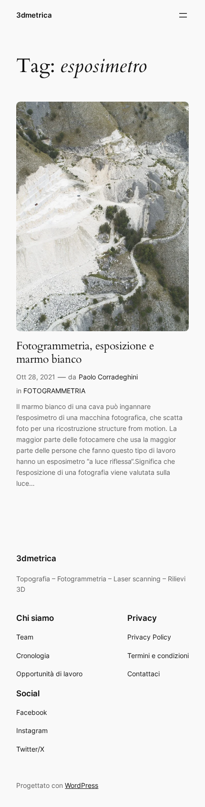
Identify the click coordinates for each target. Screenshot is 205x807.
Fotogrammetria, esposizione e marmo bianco (85, 352)
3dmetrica (34, 15)
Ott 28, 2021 (35, 377)
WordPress (81, 785)
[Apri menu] (183, 15)
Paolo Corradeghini (108, 377)
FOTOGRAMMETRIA (54, 391)
